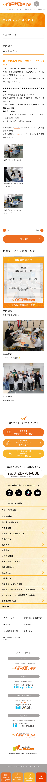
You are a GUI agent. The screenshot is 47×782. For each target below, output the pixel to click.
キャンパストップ (9, 35)
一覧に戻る (23, 239)
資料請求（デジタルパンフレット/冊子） (19, 589)
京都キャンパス (30, 9)
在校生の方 (6, 572)
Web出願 (5, 606)
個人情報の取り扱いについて (12, 638)
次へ (37, 230)
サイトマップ (8, 618)
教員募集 (27, 624)
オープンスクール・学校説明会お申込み (18, 595)
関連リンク (28, 631)
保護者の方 (6, 539)
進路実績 (5, 544)
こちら (17, 134)
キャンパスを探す (16, 9)
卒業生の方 (6, 578)
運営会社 (7, 624)
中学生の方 (6, 528)
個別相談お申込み (9, 600)
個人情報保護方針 (10, 631)
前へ (9, 230)
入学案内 (5, 550)
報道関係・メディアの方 (12, 584)
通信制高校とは (8, 567)
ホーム (6, 9)
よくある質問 (7, 556)
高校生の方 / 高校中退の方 (13, 533)
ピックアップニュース (11, 561)
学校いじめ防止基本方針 (33, 619)
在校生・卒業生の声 (10, 522)
